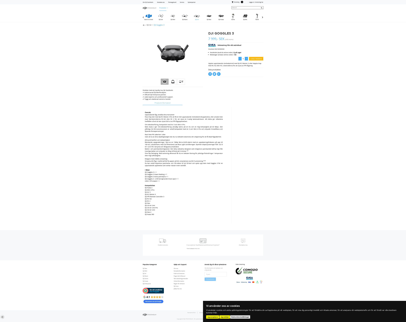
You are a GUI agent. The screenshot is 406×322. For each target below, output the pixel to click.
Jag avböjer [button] (224, 317)
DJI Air (197, 19)
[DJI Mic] (245, 15)
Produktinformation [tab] (163, 103)
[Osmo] (233, 15)
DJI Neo (209, 19)
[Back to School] (148, 15)
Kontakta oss (161, 2)
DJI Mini (173, 19)
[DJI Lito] (160, 15)
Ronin (257, 19)
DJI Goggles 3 (159, 25)
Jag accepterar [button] (212, 317)
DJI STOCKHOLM (188, 319)
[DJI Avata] (221, 15)
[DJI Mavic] (185, 15)
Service (182, 2)
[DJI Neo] (209, 15)
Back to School (148, 19)
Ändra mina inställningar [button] (240, 317)
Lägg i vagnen (256, 59)
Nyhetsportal (191, 2)
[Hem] (144, 25)
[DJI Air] (197, 15)
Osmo (233, 19)
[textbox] (247, 7)
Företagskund (172, 2)
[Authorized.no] (149, 315)
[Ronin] (257, 15)
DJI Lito (161, 19)
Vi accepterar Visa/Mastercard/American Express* (203, 245)
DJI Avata (221, 19)
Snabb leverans (163, 245)
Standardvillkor (191, 312)
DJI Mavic (185, 19)
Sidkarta (201, 312)
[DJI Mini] (172, 15)
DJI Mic (245, 19)
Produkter (162, 8)
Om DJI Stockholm (148, 2)
